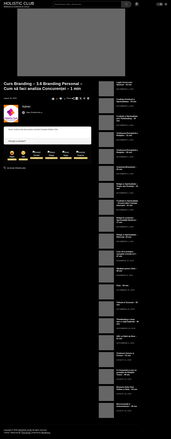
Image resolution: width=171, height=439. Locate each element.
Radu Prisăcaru (18, 168)
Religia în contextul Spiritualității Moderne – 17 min (126, 220)
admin (26, 106)
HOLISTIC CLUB (19, 3)
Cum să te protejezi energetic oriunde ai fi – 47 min (126, 254)
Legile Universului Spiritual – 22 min (124, 83)
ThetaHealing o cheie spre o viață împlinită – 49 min (127, 321)
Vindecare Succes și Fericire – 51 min (125, 354)
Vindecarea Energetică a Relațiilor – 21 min (127, 134)
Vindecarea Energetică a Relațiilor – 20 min (127, 151)
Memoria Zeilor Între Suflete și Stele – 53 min (126, 388)
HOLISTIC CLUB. (25, 430)
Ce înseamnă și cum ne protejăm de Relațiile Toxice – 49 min (126, 372)
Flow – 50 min (122, 285)
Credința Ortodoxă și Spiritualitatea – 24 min (126, 100)
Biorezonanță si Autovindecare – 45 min (126, 405)
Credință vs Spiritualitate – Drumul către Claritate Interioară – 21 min (127, 203)
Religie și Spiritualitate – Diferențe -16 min (127, 236)
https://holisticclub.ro (34, 112)
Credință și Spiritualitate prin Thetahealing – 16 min (127, 118)
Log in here (31, 141)
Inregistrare (13, 132)
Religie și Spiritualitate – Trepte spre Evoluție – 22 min (127, 186)
